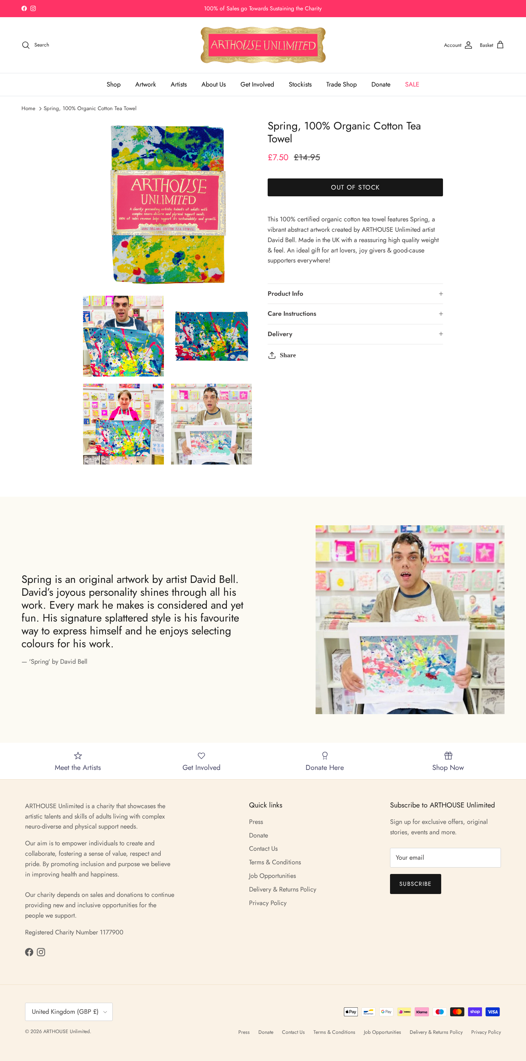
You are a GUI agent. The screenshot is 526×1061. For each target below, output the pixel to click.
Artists (179, 84)
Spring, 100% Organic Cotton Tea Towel (90, 108)
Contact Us (263, 848)
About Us (213, 84)
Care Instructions (292, 313)
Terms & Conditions (275, 862)
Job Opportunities (272, 875)
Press (256, 821)
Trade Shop (341, 84)
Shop (114, 84)
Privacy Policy (268, 903)
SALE (412, 84)
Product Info (285, 293)
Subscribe (415, 884)
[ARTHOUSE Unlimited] (263, 45)
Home (28, 108)
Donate (380, 84)
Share (288, 355)
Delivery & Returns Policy (282, 889)
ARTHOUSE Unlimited (66, 1031)
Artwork (145, 84)
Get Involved (257, 84)
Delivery (280, 334)
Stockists (300, 84)
